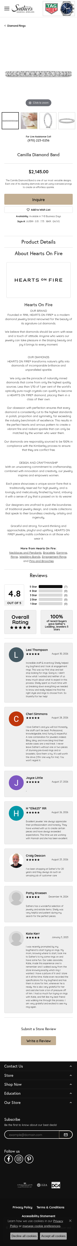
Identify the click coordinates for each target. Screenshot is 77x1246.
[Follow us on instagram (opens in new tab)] (19, 1159)
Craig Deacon (36, 855)
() (65, 586)
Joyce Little (34, 777)
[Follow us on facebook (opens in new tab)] (8, 1159)
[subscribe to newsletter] (65, 1135)
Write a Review (39, 1040)
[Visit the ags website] (25, 1185)
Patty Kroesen (36, 892)
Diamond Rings (16, 26)
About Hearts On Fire (38, 253)
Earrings (61, 552)
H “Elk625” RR (36, 808)
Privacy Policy (22, 1207)
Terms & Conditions (50, 1207)
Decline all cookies (24, 1236)
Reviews (38, 575)
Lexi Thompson (37, 649)
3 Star (33, 595)
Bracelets (49, 552)
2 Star (33, 599)
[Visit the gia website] (42, 1185)
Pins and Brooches (41, 561)
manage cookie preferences (41, 1226)
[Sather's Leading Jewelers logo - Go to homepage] (23, 8)
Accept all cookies (53, 1236)
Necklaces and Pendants (25, 552)
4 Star (33, 591)
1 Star (33, 604)
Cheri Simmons (36, 713)
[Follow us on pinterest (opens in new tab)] (29, 1159)
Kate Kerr (33, 933)
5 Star (33, 586)
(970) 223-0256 (38, 140)
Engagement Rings (54, 556)
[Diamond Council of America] (56, 1185)
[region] (38, 74)
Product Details (38, 241)
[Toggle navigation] (7, 9)
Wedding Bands (29, 556)
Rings (14, 556)
